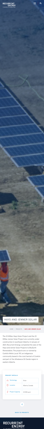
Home (11, 329)
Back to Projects (22, 412)
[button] (35, 3)
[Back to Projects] (22, 404)
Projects (19, 329)
